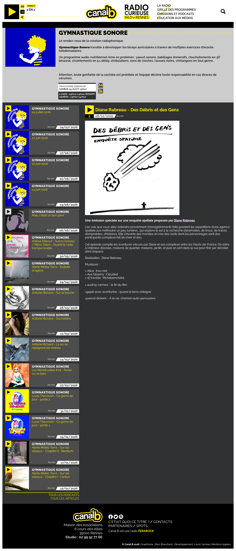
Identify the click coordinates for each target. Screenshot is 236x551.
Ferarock (146, 531)
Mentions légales (221, 544)
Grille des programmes (176, 9)
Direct (31, 6)
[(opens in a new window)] (110, 517)
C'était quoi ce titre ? (128, 522)
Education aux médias (175, 18)
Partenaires (120, 526)
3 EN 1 (30, 9)
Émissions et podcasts (175, 14)
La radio (164, 5)
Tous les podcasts (63, 495)
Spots (142, 526)
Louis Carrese (202, 544)
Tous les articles (64, 498)
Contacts (162, 522)
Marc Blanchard (163, 544)
